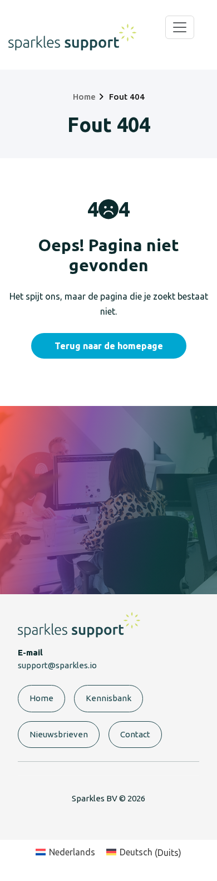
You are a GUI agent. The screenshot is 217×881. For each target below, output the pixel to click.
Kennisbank (108, 698)
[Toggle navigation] (179, 27)
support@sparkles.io (57, 665)
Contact (135, 734)
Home (84, 96)
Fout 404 (127, 96)
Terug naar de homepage (109, 346)
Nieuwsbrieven (58, 734)
